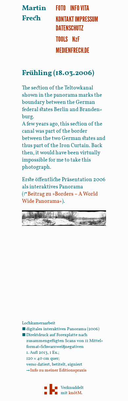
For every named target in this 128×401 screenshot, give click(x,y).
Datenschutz (69, 27)
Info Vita (79, 7)
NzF (76, 38)
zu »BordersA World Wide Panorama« (60, 198)
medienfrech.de (72, 50)
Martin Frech (34, 13)
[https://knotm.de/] (50, 390)
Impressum (86, 18)
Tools (62, 38)
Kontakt (65, 18)
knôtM (75, 393)
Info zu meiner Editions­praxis (56, 370)
